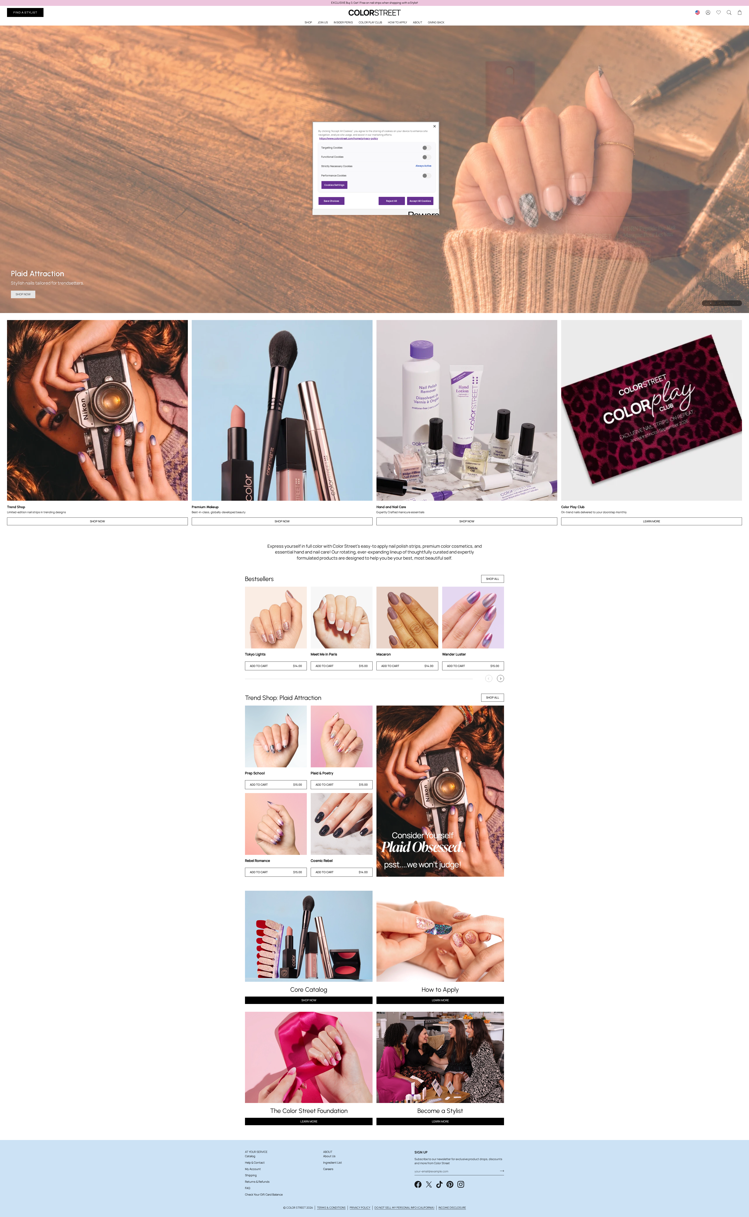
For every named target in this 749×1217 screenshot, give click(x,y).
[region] (374, 3)
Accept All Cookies (420, 200)
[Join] (501, 1171)
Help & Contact (255, 1162)
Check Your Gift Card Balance (264, 1194)
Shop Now (23, 294)
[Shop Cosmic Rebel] (342, 824)
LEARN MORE (308, 1121)
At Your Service (256, 1152)
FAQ (247, 1188)
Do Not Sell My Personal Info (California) (404, 1207)
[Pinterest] (449, 1184)
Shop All (492, 579)
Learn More (651, 521)
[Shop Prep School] (276, 736)
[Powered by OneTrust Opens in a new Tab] (422, 212)
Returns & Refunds (257, 1181)
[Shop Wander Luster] (473, 617)
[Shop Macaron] (407, 617)
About (327, 1152)
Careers (328, 1169)
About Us (329, 1156)
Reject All (391, 200)
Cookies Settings (334, 184)
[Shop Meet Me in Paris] (342, 617)
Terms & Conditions (331, 1207)
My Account (253, 1169)
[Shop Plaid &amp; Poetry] (342, 736)
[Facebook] (418, 1184)
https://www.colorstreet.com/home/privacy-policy (348, 138)
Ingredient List (332, 1162)
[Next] (500, 678)
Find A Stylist (25, 12)
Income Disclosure (452, 1207)
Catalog (250, 1156)
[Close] (434, 126)
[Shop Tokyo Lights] (276, 617)
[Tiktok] (439, 1184)
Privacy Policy (360, 1207)
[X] (428, 1184)
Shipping (251, 1175)
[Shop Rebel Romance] (276, 824)
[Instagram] (460, 1184)
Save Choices (331, 200)
